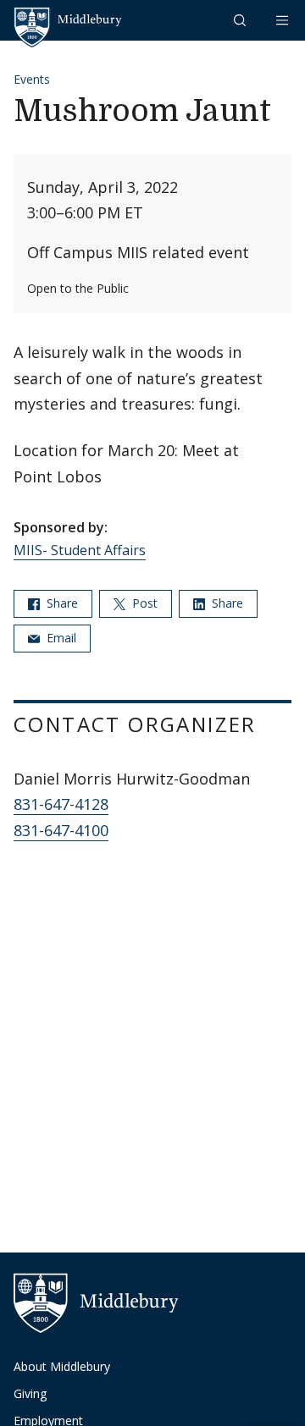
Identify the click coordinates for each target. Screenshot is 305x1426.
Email (59, 638)
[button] (241, 20)
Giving (30, 1393)
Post (143, 603)
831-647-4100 (61, 830)
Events (32, 79)
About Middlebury (62, 1366)
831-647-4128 (61, 804)
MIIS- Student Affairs (80, 550)
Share (60, 603)
